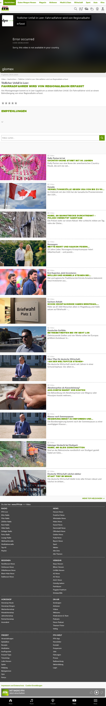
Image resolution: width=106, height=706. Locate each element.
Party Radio (5, 535)
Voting (55, 629)
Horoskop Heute (7, 603)
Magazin (42, 2)
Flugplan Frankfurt (59, 590)
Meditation (5, 648)
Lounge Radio (6, 538)
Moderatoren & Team (61, 616)
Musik (32, 703)
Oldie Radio (5, 528)
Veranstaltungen (7, 639)
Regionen (6, 560)
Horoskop (6, 599)
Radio (4, 508)
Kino (102, 2)
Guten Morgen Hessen (27, 2)
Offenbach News (59, 531)
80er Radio (5, 515)
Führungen (57, 655)
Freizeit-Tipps (6, 655)
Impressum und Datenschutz (12, 686)
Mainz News (57, 522)
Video (3, 79)
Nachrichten (10, 2)
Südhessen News (7, 577)
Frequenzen (57, 648)
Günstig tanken (58, 583)
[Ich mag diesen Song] (91, 692)
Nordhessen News (8, 564)
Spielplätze (5, 642)
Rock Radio (5, 525)
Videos (55, 609)
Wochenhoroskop (7, 609)
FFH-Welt (57, 635)
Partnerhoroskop (7, 619)
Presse (55, 658)
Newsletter (57, 642)
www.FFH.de (17, 504)
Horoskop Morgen (8, 606)
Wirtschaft (78, 2)
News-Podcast (58, 622)
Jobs (54, 651)
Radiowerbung (58, 661)
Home (10, 703)
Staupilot (86, 8)
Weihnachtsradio (7, 541)
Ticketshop (5, 658)
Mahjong (4, 668)
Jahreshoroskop (7, 616)
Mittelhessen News (8, 570)
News (55, 508)
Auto (95, 2)
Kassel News (57, 525)
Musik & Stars (65, 2)
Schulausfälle (57, 593)
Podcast (53, 703)
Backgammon (6, 671)
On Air (56, 599)
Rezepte (4, 645)
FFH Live (4, 512)
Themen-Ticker (58, 625)
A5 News (56, 577)
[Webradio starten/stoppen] (96, 692)
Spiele (3, 664)
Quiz (3, 674)
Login (55, 668)
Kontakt (56, 645)
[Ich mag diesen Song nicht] (101, 692)
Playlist (81, 8)
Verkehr (57, 560)
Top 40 (3, 547)
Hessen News (58, 512)
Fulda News (57, 538)
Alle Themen (57, 554)
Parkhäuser (57, 586)
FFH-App (56, 639)
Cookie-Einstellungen (33, 686)
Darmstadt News (59, 528)
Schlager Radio (6, 531)
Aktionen (53, 2)
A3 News (56, 574)
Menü (95, 703)
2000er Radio (6, 522)
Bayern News (58, 541)
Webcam (97, 8)
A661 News (57, 580)
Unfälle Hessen (58, 570)
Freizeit (5, 635)
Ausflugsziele (6, 651)
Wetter (92, 8)
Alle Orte (56, 551)
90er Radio (5, 518)
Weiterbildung (58, 664)
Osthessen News (7, 567)
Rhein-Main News (7, 574)
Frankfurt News (59, 515)
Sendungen (57, 603)
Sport (88, 2)
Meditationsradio (7, 544)
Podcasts (56, 619)
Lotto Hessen (6, 661)
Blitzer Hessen (58, 567)
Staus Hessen (58, 564)
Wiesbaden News (59, 518)
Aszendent (5, 622)
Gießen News (58, 535)
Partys (3, 677)
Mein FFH (103, 8)
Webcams (56, 613)
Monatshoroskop (7, 613)
